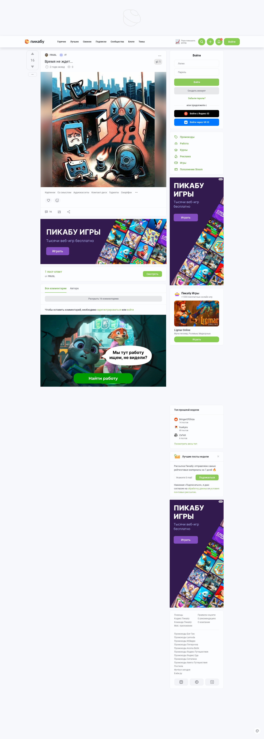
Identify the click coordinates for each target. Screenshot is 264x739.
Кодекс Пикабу (181, 618)
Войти (231, 41)
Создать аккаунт (197, 90)
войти (130, 309)
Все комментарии (55, 288)
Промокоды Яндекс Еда (186, 655)
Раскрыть (103, 298)
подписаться (207, 477)
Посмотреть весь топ (185, 443)
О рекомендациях (207, 618)
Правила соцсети (207, 615)
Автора (74, 288)
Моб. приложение (183, 625)
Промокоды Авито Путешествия (190, 662)
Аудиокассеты (81, 192)
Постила (178, 666)
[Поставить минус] (32, 67)
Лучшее (74, 41)
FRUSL (53, 55)
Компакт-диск (99, 192)
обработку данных (198, 488)
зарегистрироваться (109, 309)
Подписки (101, 41)
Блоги (131, 41)
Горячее (61, 41)
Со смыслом (64, 192)
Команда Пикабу (183, 622)
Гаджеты (114, 192)
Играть (197, 339)
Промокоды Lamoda (184, 637)
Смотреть (152, 274)
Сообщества (117, 41)
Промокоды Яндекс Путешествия (191, 652)
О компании (204, 622)
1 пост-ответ (53, 271)
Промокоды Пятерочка (186, 644)
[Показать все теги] (136, 192)
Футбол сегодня (182, 670)
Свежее (87, 41)
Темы (142, 41)
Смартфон (126, 192)
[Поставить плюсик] (32, 54)
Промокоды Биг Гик (184, 634)
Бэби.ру (178, 673)
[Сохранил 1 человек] (59, 211)
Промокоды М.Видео (184, 641)
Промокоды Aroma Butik (186, 648)
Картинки (50, 192)
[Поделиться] (68, 211)
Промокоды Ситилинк (185, 659)
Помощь (178, 615)
